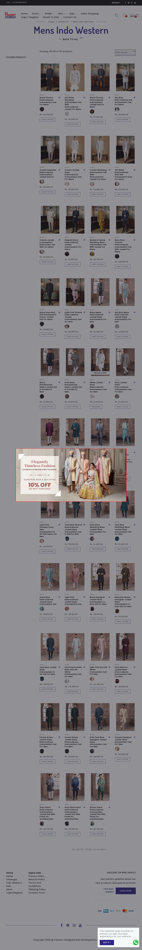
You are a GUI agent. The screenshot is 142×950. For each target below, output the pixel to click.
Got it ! (107, 942)
